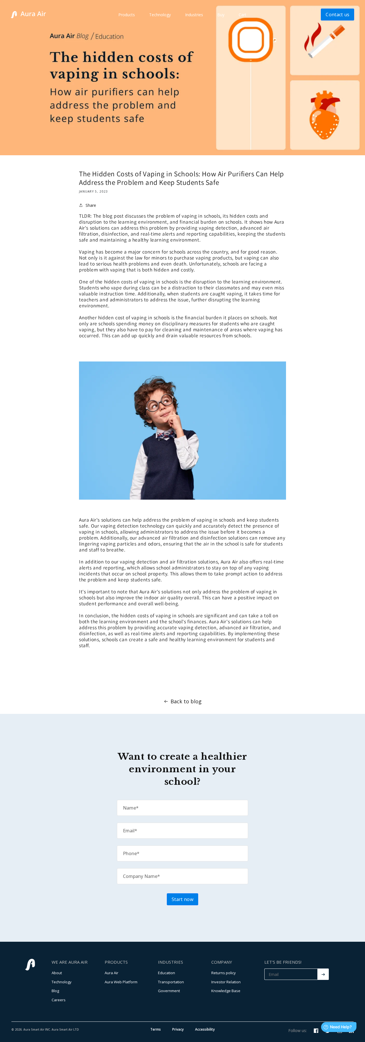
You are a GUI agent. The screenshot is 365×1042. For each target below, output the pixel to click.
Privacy (178, 1029)
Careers (59, 999)
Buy (220, 14)
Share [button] (91, 205)
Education (166, 972)
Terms (155, 1029)
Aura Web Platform (121, 981)
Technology (160, 14)
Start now (182, 899)
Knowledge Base (225, 990)
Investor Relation (226, 981)
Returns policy (223, 972)
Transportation (171, 981)
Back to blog (186, 701)
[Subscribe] (323, 974)
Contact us (337, 14)
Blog (55, 990)
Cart (242, 14)
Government (169, 990)
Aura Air (111, 972)
